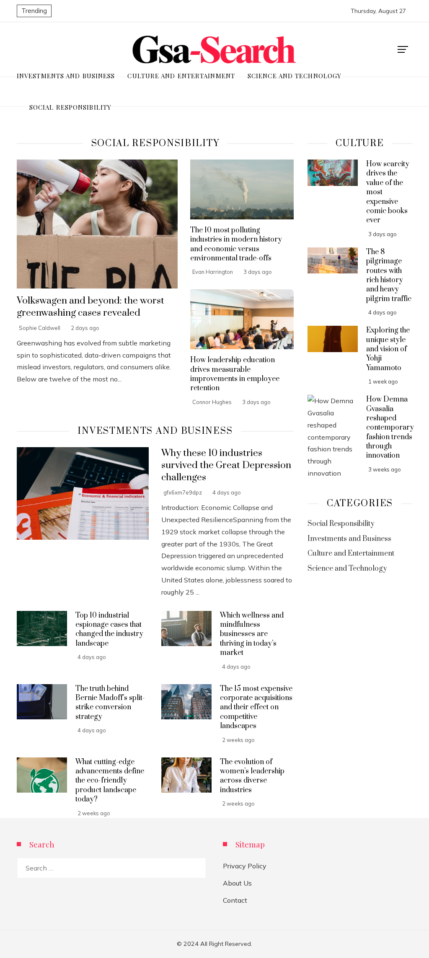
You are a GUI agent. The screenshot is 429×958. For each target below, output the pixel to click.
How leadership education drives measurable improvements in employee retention (234, 374)
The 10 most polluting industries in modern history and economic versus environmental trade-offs (236, 244)
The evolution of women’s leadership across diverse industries (252, 776)
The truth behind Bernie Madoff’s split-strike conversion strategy (110, 702)
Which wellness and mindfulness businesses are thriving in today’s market (252, 634)
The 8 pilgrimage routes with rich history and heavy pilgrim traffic (388, 275)
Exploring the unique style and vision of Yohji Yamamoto (388, 349)
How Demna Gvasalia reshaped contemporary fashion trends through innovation (390, 427)
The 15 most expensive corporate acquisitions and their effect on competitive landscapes (256, 707)
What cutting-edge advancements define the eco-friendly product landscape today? (109, 780)
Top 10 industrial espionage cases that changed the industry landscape (109, 629)
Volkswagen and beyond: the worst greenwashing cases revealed (90, 307)
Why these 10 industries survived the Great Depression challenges (226, 465)
